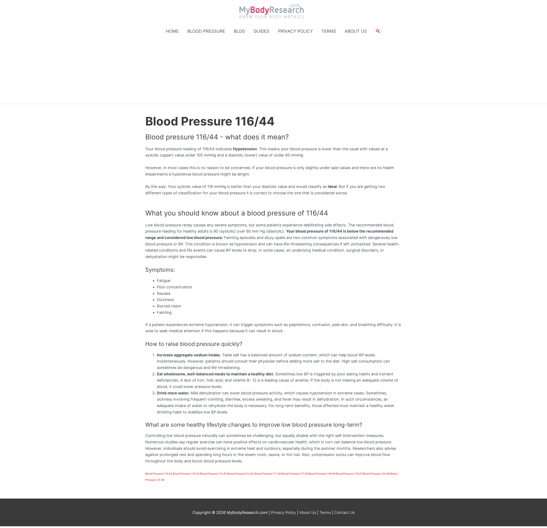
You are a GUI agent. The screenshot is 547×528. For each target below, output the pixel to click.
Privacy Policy (284, 512)
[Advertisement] (273, 72)
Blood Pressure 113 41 (213, 473)
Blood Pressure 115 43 (158, 473)
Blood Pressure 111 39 (267, 473)
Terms (325, 512)
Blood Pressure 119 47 (349, 473)
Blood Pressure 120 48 (376, 473)
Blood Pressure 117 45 (294, 473)
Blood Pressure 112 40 (240, 473)
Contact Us (344, 512)
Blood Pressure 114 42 (186, 473)
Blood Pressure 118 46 (322, 473)
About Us (307, 512)
